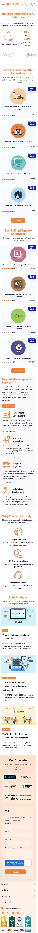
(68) (13, 147)
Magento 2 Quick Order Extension (18, 358)
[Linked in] (13, 913)
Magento (12, 678)
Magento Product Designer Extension (18, 141)
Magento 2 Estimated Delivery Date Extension (18, 108)
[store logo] (12, 4)
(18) (13, 115)
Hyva (5, 678)
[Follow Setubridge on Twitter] (3, 913)
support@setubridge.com (12, 908)
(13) (13, 268)
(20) (13, 212)
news (5, 630)
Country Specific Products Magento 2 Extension (18, 327)
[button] (27, 4)
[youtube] (18, 913)
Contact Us (7, 406)
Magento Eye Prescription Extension (18, 173)
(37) (13, 179)
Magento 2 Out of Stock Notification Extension (18, 295)
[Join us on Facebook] (8, 913)
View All (18, 220)
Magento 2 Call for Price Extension (18, 205)
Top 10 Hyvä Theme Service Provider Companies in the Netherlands (15, 686)
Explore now (7, 431)
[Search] (22, 4)
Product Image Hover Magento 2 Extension (18, 265)
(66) (13, 332)
